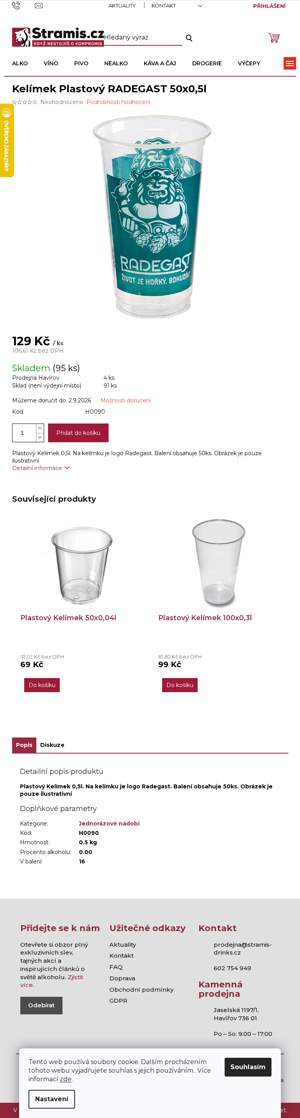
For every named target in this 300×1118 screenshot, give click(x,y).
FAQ (116, 967)
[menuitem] (20, 63)
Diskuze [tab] (52, 744)
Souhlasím (248, 1067)
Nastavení (51, 1099)
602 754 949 (232, 968)
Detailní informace (37, 468)
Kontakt (164, 5)
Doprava (122, 978)
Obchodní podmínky (141, 989)
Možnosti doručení (125, 400)
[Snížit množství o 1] (40, 437)
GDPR (118, 1000)
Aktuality (122, 5)
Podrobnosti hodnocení (118, 102)
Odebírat (41, 1005)
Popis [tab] (24, 744)
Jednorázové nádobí (109, 823)
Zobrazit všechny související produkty (150, 723)
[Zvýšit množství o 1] (40, 428)
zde (65, 1079)
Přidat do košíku (78, 432)
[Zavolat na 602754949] (23, 5)
